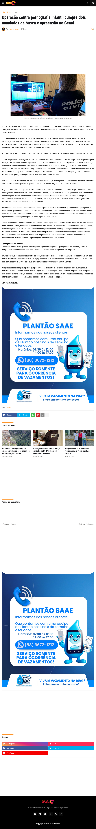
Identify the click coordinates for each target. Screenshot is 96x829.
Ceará (15, 12)
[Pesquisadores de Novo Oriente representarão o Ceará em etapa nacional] (79, 438)
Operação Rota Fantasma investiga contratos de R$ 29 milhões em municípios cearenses (46, 451)
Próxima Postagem (86, 524)
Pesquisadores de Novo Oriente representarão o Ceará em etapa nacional (77, 451)
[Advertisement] (46, 52)
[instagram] (51, 814)
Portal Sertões (55, 824)
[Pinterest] (38, 415)
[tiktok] (61, 814)
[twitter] (40, 814)
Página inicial (6, 12)
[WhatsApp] (33, 415)
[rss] (56, 814)
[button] (2, 3)
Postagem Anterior (10, 524)
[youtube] (45, 814)
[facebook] (35, 814)
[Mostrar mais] (47, 415)
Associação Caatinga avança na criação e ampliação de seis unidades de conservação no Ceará (16, 451)
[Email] (42, 415)
